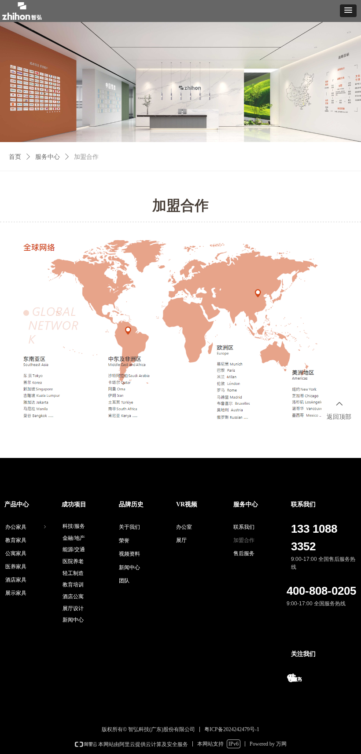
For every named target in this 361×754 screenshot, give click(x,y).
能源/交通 (74, 549)
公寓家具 (15, 553)
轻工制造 (73, 573)
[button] (348, 10)
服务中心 (47, 157)
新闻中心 (73, 620)
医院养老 (73, 561)
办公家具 (26, 527)
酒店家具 (15, 580)
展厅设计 (73, 608)
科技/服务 (74, 526)
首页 (15, 157)
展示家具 (15, 593)
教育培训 (73, 585)
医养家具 (15, 567)
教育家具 (15, 540)
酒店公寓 (73, 596)
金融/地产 (74, 538)
